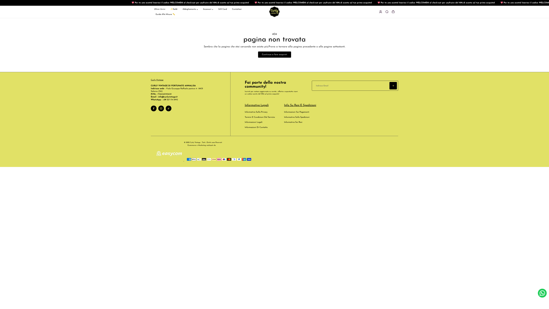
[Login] (380, 12)
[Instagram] (161, 108)
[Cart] (393, 12)
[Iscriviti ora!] (393, 85)
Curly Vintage (157, 80)
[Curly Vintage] (274, 12)
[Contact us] (542, 293)
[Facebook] (154, 108)
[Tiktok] (168, 108)
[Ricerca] (387, 12)
